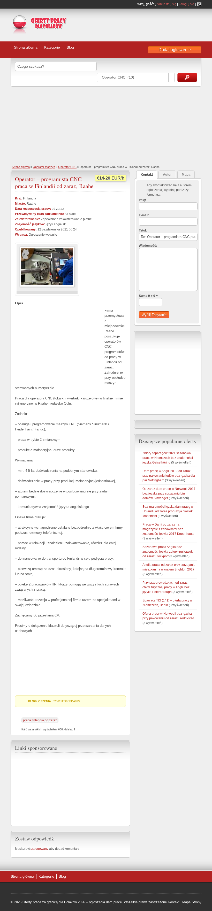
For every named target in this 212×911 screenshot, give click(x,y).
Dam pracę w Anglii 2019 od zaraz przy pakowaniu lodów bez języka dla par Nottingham (168, 475)
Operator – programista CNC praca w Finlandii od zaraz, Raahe (54, 182)
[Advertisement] (148, 24)
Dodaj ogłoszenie (174, 50)
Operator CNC (67, 166)
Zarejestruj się (166, 4)
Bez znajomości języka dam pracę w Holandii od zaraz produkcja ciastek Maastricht (167, 511)
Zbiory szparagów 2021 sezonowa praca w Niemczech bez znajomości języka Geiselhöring (167, 457)
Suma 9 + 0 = (148, 296)
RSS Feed (199, 4)
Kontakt (173, 902)
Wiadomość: (148, 246)
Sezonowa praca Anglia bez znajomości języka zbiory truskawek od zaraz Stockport (167, 551)
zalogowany (39, 849)
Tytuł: (143, 230)
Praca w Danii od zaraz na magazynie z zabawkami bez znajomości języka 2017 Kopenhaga (168, 529)
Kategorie (52, 47)
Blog (70, 47)
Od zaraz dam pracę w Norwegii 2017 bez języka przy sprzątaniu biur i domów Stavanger (168, 493)
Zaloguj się (186, 4)
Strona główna (25, 47)
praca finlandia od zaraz (40, 720)
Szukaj (187, 77)
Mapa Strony (191, 902)
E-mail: (144, 215)
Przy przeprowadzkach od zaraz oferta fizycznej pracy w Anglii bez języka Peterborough (166, 587)
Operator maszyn (44, 166)
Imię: (142, 200)
